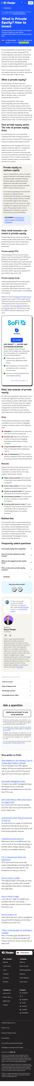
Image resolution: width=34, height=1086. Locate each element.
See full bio (19, 667)
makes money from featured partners (15, 12)
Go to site (17, 340)
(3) (15, 203)
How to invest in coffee (11, 878)
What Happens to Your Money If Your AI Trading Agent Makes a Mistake (17, 762)
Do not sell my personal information (12, 1043)
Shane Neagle (10, 630)
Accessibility (5, 1038)
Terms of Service (17, 742)
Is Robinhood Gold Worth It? (13, 839)
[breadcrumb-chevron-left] (3, 8)
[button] (17, 682)
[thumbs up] (14, 589)
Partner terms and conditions (18, 380)
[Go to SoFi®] (17, 323)
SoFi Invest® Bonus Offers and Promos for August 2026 (17, 801)
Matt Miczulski (24, 607)
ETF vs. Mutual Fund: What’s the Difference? (14, 858)
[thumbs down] (20, 589)
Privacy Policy (6, 742)
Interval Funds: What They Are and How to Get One (17, 819)
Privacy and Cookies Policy (14, 728)
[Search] (21, 3)
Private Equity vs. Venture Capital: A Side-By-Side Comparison (14, 220)
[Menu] (2, 3)
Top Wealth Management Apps (13, 781)
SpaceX (19, 306)
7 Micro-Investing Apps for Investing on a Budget (17, 931)
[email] (6, 635)
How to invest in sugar (10, 896)
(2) (28, 141)
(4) (11, 482)
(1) (25, 52)
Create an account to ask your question (17, 713)
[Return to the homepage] (9, 3)
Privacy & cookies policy (9, 1033)
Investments (7, 8)
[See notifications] (25, 3)
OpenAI (7, 308)
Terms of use (5, 1028)
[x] (10, 635)
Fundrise (17, 297)
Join (30, 3)
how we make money (20, 1061)
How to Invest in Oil (9, 915)
